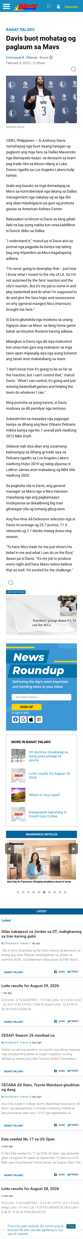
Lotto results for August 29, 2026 (30, 985)
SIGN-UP (26, 707)
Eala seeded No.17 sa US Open (28, 1139)
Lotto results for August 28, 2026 (30, 1188)
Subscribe (71, 6)
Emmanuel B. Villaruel (21, 57)
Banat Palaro (20, 29)
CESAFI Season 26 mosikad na (28, 1035)
